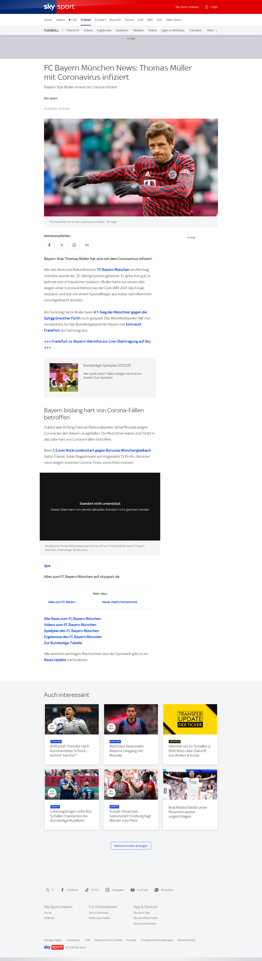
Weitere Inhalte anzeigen (131, 846)
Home (48, 20)
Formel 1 (100, 20)
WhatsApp (167, 890)
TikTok (95, 890)
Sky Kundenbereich (145, 923)
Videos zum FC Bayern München (70, 624)
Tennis (129, 20)
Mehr (210, 30)
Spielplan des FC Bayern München (71, 630)
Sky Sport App (142, 912)
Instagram (118, 890)
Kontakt (132, 940)
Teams (152, 30)
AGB (87, 940)
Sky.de (48, 912)
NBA (150, 20)
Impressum (73, 940)
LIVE (74, 20)
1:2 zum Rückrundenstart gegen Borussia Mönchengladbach (102, 450)
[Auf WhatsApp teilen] (74, 245)
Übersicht (72, 30)
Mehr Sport (173, 20)
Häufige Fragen (53, 940)
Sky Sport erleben (187, 7)
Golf (140, 20)
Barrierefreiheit (186, 940)
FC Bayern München (113, 269)
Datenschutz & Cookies (108, 940)
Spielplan (122, 30)
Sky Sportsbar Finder (146, 918)
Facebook (72, 890)
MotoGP (115, 20)
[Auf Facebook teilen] (49, 245)
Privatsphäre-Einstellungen (157, 940)
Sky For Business (98, 912)
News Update (55, 660)
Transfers (195, 30)
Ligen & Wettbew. (173, 30)
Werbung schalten (100, 918)
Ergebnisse (104, 30)
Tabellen (138, 30)
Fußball (86, 20)
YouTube (142, 890)
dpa (47, 565)
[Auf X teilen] (61, 245)
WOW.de (49, 918)
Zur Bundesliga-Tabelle (63, 643)
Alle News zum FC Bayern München (72, 618)
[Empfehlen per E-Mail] (86, 245)
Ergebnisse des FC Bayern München (73, 637)
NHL (160, 20)
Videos (60, 20)
